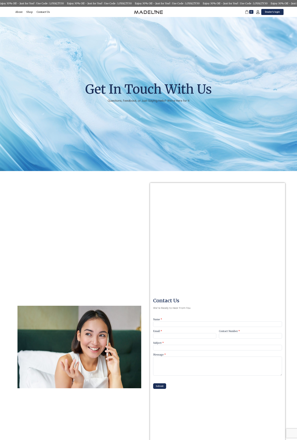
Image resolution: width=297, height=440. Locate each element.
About (19, 11)
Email (157, 331)
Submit (160, 386)
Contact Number (229, 331)
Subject (158, 343)
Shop (29, 11)
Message (159, 354)
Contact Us (43, 11)
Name (157, 319)
